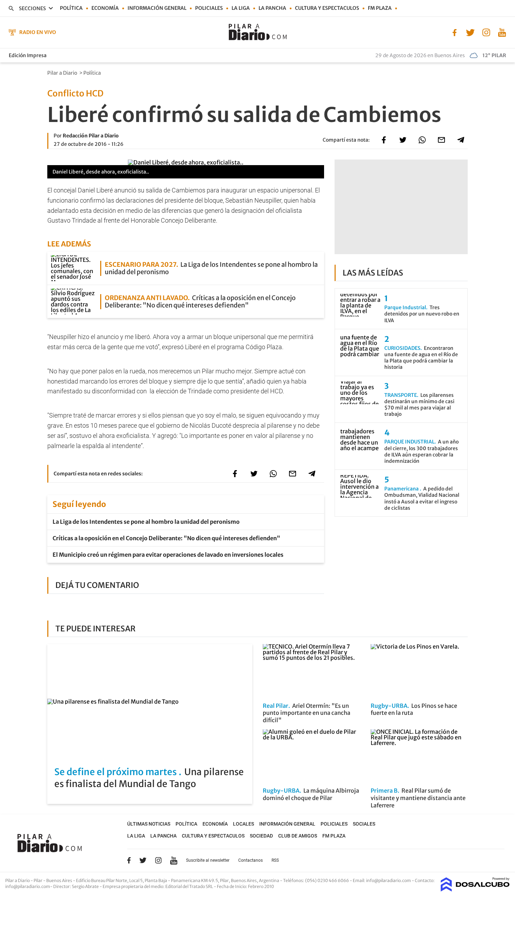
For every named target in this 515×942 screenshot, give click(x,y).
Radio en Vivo (37, 32)
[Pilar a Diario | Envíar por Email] (441, 140)
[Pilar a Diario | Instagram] (486, 31)
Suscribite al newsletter (207, 860)
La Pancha (272, 8)
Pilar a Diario (62, 73)
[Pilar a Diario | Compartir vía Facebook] (384, 140)
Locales (243, 824)
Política (71, 8)
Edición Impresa (28, 55)
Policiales (209, 8)
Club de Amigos (297, 836)
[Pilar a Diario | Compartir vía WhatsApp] (422, 140)
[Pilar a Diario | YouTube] (501, 31)
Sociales (364, 824)
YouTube (173, 860)
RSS (275, 860)
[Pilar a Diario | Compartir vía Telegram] (461, 140)
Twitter (142, 860)
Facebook (129, 860)
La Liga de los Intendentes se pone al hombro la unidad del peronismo (146, 521)
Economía (105, 8)
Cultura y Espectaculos (327, 8)
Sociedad (261, 836)
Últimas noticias (148, 824)
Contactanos (250, 860)
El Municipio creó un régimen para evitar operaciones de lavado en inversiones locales (168, 554)
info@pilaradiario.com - (390, 880)
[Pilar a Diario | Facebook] (454, 31)
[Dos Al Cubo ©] (475, 889)
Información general (157, 8)
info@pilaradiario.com (27, 886)
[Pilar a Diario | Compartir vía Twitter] (403, 140)
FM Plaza (380, 8)
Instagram (158, 860)
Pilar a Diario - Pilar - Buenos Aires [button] (39, 880)
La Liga (241, 8)
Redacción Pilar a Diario (91, 136)
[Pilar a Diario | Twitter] (470, 31)
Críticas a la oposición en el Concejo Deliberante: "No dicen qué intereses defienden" (166, 538)
